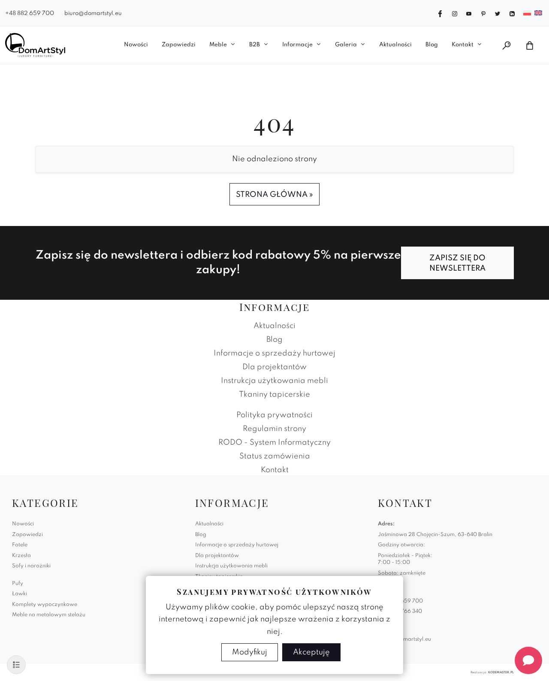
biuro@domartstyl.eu (93, 13)
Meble (218, 45)
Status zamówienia (274, 456)
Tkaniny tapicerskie (274, 394)
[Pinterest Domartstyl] (483, 13)
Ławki (19, 594)
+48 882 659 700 (29, 13)
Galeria (346, 45)
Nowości (136, 45)
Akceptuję (311, 652)
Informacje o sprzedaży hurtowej (274, 353)
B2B (254, 45)
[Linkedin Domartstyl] (512, 13)
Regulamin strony (274, 429)
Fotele (19, 545)
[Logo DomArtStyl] (35, 45)
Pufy (17, 583)
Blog (431, 45)
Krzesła (21, 555)
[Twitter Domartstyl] (498, 13)
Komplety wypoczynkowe (44, 604)
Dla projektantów (274, 367)
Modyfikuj (249, 652)
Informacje (297, 45)
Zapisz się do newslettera (457, 263)
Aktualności (395, 45)
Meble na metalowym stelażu (48, 615)
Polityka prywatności (274, 415)
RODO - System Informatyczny (274, 442)
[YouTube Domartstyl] (469, 13)
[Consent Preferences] (16, 664)
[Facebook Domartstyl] (440, 13)
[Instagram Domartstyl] (455, 13)
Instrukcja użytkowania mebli (274, 381)
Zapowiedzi (179, 45)
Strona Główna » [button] (274, 195)
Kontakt (463, 45)
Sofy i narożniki (31, 566)
